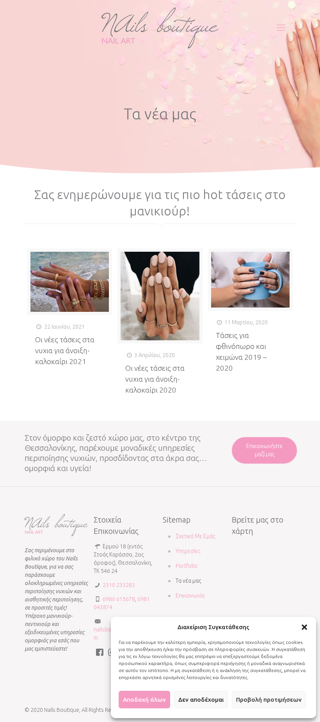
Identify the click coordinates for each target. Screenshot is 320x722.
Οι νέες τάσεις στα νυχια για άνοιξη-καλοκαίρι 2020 (155, 379)
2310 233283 (118, 585)
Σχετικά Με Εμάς (195, 536)
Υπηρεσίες (188, 551)
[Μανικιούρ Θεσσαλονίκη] (160, 27)
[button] (304, 627)
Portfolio (186, 566)
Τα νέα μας (188, 581)
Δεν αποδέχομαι (201, 699)
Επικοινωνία (190, 595)
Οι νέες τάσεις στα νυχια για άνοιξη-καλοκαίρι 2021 (64, 350)
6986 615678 (118, 599)
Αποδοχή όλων (144, 699)
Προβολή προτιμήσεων (269, 699)
